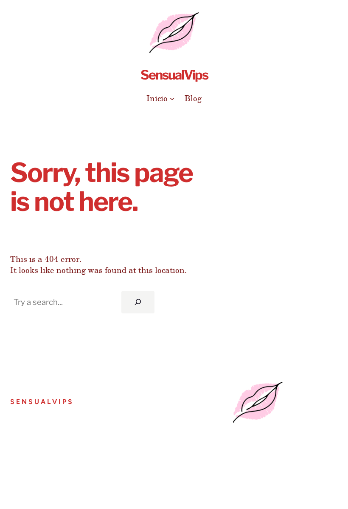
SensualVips (174, 75)
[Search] (137, 302)
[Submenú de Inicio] (172, 98)
